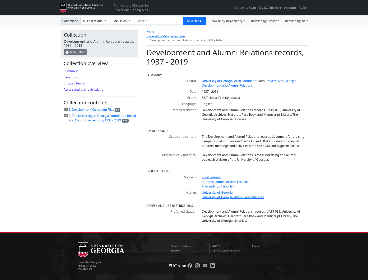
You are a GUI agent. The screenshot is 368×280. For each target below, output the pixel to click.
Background (72, 77)
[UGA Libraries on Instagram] (198, 266)
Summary (71, 71)
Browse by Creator (265, 21)
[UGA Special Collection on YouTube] (205, 266)
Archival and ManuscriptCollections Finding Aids (131, 7)
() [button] (304, 8)
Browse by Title (296, 21)
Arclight (81, 7)
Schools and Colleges (181, 245)
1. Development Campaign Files (91, 109)
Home (150, 31)
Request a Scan (245, 8)
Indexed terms (74, 83)
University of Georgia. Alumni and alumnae (233, 197)
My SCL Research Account (277, 8)
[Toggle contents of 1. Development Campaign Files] (66, 109)
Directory (175, 250)
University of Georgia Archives (165, 36)
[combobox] (158, 21)
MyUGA (216, 245)
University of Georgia (217, 192)
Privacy (255, 245)
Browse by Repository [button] (225, 21)
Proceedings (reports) (218, 186)
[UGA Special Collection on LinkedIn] (212, 266)
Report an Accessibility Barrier (226, 250)
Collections (70, 21)
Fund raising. (211, 177)
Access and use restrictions (83, 89)
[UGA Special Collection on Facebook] (190, 266)
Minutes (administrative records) (225, 182)
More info (76, 52)
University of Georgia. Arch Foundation (230, 81)
